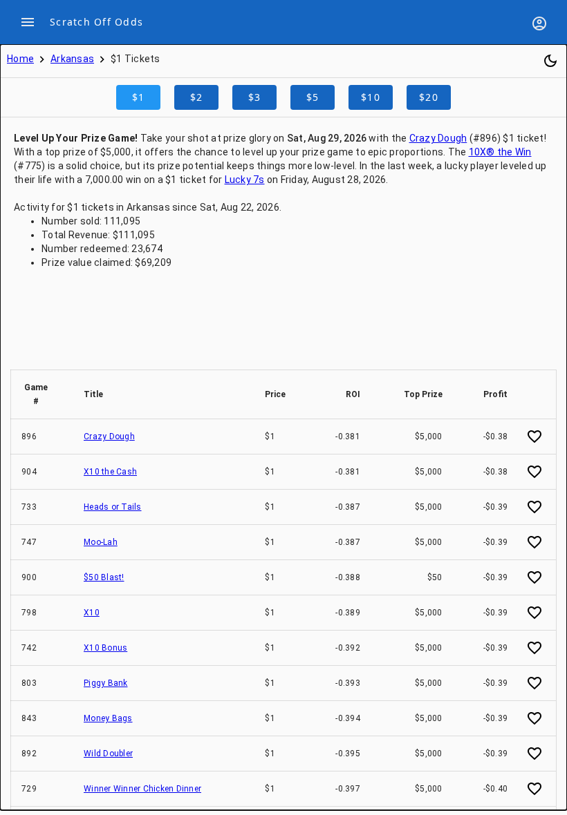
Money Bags (108, 718)
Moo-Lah (101, 542)
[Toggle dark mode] (550, 60)
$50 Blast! (104, 577)
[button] (42, 394)
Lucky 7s (245, 179)
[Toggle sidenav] (27, 22)
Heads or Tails (113, 507)
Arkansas (72, 58)
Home (20, 58)
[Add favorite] (534, 436)
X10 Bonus (105, 648)
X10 (92, 612)
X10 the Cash (110, 472)
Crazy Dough (438, 138)
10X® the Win (500, 151)
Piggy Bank (106, 683)
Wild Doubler (108, 753)
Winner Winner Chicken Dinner (142, 789)
